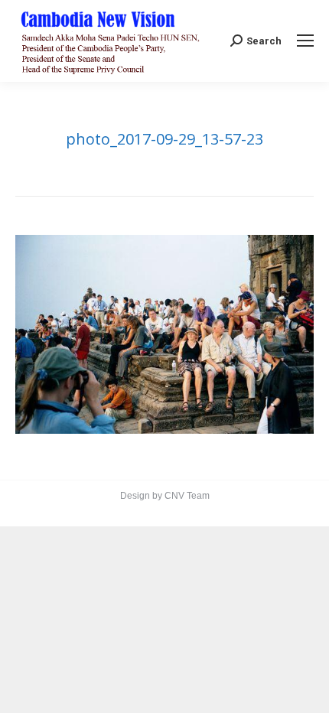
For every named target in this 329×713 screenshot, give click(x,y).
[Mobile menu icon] (305, 40)
